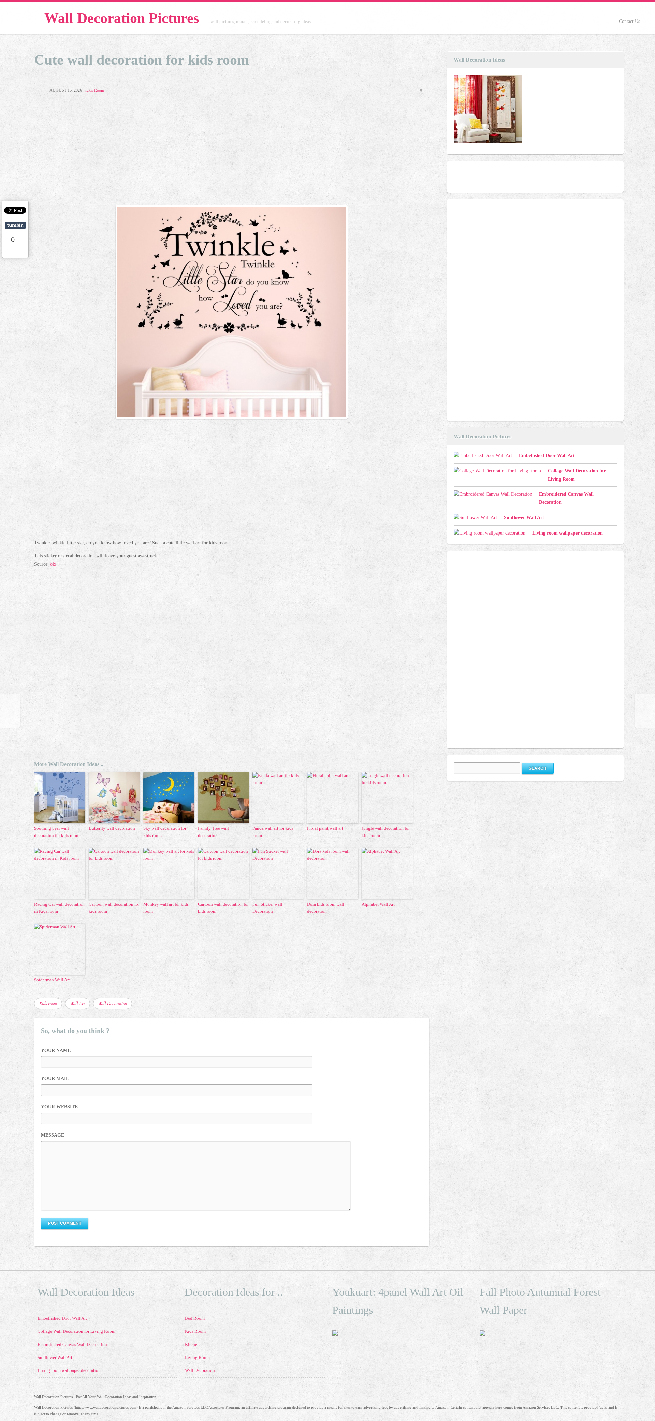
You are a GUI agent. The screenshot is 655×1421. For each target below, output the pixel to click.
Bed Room (195, 1318)
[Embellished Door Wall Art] (488, 110)
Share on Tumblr (15, 225)
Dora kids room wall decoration (325, 907)
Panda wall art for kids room (272, 832)
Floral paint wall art (325, 828)
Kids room (48, 1003)
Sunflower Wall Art (524, 517)
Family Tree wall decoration (213, 832)
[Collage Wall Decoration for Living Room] (497, 471)
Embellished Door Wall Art (547, 455)
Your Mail (55, 1078)
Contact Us (629, 21)
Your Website (59, 1106)
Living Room (197, 1357)
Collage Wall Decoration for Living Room (76, 1331)
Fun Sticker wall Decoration (267, 907)
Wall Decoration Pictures (121, 18)
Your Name (56, 1050)
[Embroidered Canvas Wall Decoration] (493, 494)
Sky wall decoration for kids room (164, 832)
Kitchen (192, 1344)
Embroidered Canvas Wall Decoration (72, 1344)
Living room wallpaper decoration (567, 533)
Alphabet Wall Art (378, 904)
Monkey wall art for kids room (166, 907)
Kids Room (94, 90)
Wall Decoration (112, 1003)
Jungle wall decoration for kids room (386, 832)
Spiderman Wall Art (52, 979)
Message (52, 1135)
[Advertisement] (231, 153)
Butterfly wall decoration (112, 828)
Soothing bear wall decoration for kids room (56, 832)
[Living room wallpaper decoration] (489, 533)
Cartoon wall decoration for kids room (114, 907)
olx (53, 564)
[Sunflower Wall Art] (475, 518)
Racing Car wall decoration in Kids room (59, 907)
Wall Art (77, 1003)
